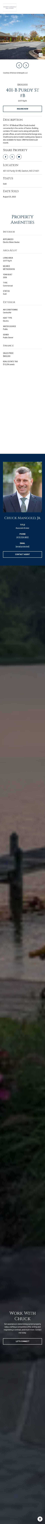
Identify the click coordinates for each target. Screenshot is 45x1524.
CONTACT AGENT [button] (22, 554)
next (26, 65)
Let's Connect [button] (22, 1341)
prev (19, 65)
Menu (40, 7)
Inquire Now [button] (22, 109)
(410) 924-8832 (22, 537)
